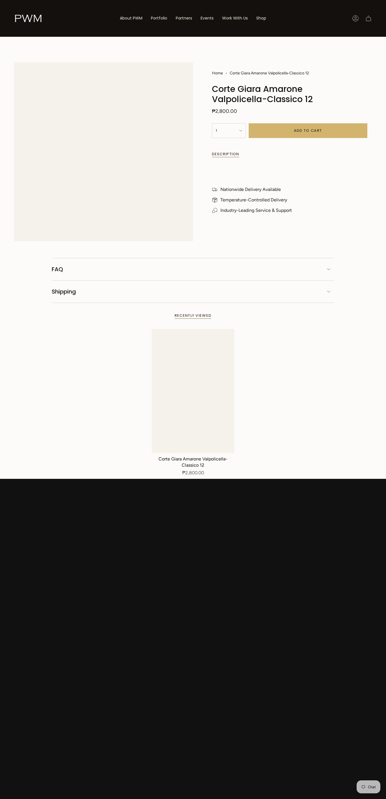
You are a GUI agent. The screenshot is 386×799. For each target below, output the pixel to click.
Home (217, 73)
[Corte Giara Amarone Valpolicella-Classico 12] (193, 391)
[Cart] (368, 18)
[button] (159, 18)
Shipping (64, 292)
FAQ (57, 269)
